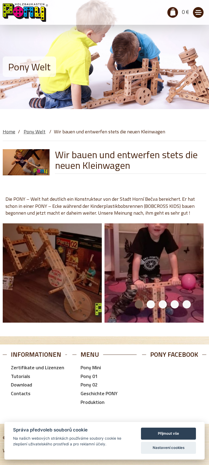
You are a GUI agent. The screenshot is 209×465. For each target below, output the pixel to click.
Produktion (92, 402)
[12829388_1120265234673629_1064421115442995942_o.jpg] (52, 273)
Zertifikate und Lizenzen (37, 367)
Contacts (20, 393)
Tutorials (20, 376)
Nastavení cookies (169, 447)
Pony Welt (34, 131)
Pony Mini (91, 367)
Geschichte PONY (99, 393)
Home (9, 131)
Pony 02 (89, 384)
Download (21, 384)
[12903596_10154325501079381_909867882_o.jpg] (154, 273)
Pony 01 (89, 376)
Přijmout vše (168, 433)
